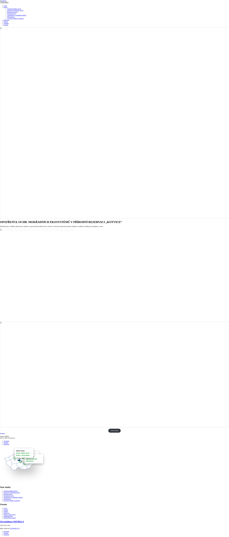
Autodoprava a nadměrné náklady (16, 15)
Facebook (6, 441)
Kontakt (6, 25)
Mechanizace (11, 17)
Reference (6, 20)
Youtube (6, 442)
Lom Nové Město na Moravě (15, 18)
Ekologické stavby (12, 12)
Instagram (6, 444)
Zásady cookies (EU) (10, 514)
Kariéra (6, 22)
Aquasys (2, 433)
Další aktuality (114, 430)
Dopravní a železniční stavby (15, 10)
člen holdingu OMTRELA (12, 521)
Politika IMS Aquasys (10, 518)
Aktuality (6, 23)
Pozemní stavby (11, 13)
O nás (5, 5)
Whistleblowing (8, 516)
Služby (6, 7)
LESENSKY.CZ (15, 528)
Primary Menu (4, 2)
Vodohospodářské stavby (14, 9)
